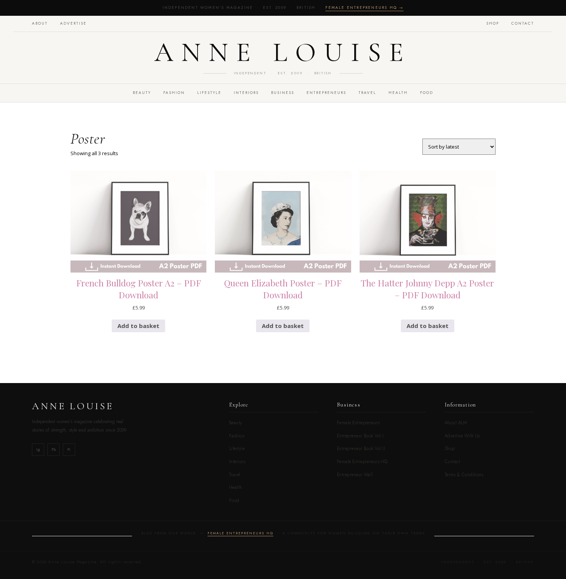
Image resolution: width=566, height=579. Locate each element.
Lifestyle (236, 448)
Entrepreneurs (326, 92)
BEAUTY (142, 92)
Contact (522, 23)
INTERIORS (246, 92)
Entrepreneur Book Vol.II (361, 448)
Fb (54, 449)
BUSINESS (282, 92)
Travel (235, 475)
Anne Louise (283, 52)
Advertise (73, 23)
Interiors (237, 462)
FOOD (426, 92)
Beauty (235, 423)
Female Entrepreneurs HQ (362, 462)
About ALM (456, 423)
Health (398, 92)
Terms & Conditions (464, 475)
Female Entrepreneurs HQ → (364, 7)
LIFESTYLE (209, 92)
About (40, 23)
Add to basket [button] (138, 326)
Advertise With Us (462, 436)
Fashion (236, 436)
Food (234, 500)
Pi (68, 449)
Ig (38, 449)
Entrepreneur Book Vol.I (360, 436)
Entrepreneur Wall (355, 475)
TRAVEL (367, 92)
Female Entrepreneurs (358, 423)
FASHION (174, 92)
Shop (492, 23)
